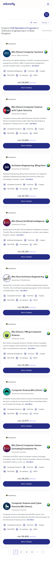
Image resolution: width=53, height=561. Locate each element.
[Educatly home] (8, 4)
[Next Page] (43, 552)
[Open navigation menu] (48, 4)
